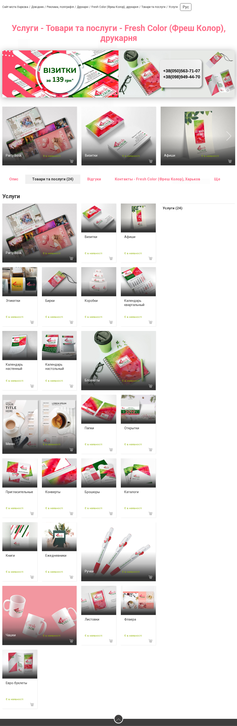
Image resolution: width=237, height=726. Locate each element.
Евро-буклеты (16, 683)
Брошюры (92, 492)
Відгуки (94, 179)
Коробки (91, 301)
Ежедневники (55, 555)
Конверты (52, 492)
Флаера (130, 619)
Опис (13, 179)
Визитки (91, 155)
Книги (10, 555)
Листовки (92, 619)
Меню (10, 444)
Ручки (89, 571)
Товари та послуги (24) (52, 179)
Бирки (50, 301)
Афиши (169, 155)
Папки (89, 428)
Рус (186, 7)
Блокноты (92, 380)
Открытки (131, 428)
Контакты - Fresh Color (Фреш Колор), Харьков (157, 179)
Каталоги (131, 492)
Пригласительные (19, 492)
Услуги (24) (172, 208)
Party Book (14, 155)
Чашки (11, 635)
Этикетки (13, 301)
